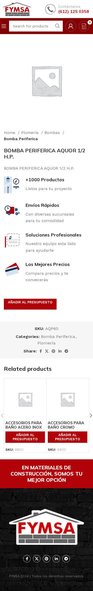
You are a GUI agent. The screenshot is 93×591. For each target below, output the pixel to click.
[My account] (70, 26)
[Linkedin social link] (60, 351)
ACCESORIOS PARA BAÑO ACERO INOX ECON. (23, 427)
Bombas (52, 132)
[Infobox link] (67, 9)
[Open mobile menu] (3, 26)
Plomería (30, 132)
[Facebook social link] (40, 351)
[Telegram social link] (66, 351)
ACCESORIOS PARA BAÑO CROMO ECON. (66, 427)
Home (10, 132)
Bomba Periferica (21, 139)
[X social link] (46, 351)
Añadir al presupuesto (30, 302)
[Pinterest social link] (53, 351)
